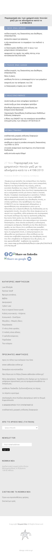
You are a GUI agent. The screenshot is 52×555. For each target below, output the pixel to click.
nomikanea (34, 176)
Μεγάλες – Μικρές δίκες (12, 321)
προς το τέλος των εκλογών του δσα (17, 360)
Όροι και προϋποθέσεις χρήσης (15, 497)
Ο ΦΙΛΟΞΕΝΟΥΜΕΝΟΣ (15, 95)
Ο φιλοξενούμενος (10, 336)
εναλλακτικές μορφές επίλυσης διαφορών (21, 136)
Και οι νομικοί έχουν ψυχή (12, 310)
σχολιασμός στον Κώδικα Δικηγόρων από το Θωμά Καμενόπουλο (23, 399)
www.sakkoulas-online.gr (12, 365)
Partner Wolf (7, 291)
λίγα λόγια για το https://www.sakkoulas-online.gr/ (23, 374)
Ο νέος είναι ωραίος (10, 328)
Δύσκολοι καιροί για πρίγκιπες (16, 39)
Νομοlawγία (7, 325)
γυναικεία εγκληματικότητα (15, 139)
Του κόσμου (7, 343)
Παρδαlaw (6, 340)
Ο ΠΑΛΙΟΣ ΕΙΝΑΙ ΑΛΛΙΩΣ (16, 65)
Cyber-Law (6, 306)
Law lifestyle (7, 287)
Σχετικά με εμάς (8, 501)
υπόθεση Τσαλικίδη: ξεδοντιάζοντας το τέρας (21, 388)
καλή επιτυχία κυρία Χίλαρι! (15, 153)
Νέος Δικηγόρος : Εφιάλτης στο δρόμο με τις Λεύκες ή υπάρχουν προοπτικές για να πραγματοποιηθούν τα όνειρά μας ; (25, 381)
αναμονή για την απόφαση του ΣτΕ (18, 83)
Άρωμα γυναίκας (9, 295)
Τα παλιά (23, 176)
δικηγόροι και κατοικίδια (12, 369)
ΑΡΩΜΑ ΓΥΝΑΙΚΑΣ (13, 130)
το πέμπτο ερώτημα (10, 393)
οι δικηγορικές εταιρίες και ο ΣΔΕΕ (18, 86)
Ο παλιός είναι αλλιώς (11, 332)
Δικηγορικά (7, 302)
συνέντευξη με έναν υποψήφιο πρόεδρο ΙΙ (21, 101)
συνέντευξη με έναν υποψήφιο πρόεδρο (20, 104)
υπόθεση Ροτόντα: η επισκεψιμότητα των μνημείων (25, 79)
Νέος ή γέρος (9, 76)
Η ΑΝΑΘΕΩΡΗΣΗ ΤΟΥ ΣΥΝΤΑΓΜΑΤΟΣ (17, 405)
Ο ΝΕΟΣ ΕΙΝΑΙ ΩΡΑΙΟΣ (15, 28)
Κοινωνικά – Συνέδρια (11, 317)
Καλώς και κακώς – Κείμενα (13, 313)
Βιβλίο (4, 298)
